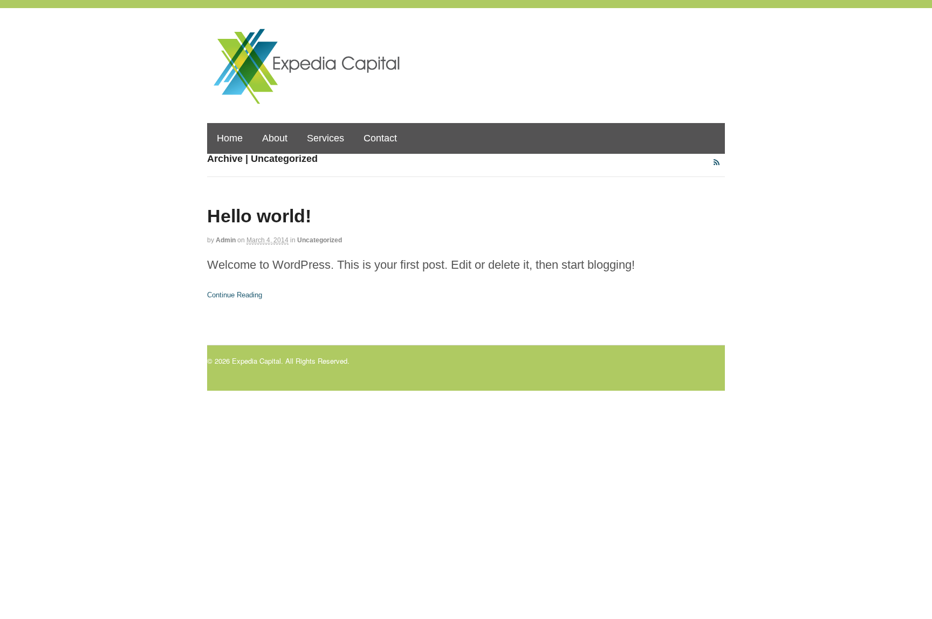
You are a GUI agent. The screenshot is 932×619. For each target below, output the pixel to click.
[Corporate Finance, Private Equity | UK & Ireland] (315, 101)
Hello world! (259, 216)
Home (230, 138)
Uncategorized (319, 240)
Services (325, 138)
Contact (380, 138)
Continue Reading (234, 295)
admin (226, 240)
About (274, 138)
